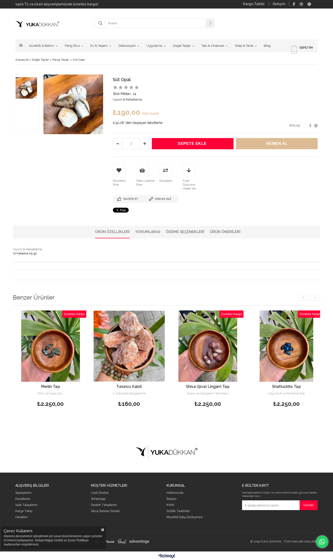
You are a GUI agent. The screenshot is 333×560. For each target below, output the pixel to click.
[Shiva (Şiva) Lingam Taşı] (173, 346)
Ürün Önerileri (225, 232)
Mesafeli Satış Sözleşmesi (184, 517)
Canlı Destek (100, 493)
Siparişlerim (23, 493)
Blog (267, 45)
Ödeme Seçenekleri (185, 232)
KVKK (170, 505)
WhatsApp (98, 499)
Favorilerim (22, 499)
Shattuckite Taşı (252, 386)
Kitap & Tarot (244, 45)
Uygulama (154, 45)
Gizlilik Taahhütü (178, 511)
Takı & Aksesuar (213, 45)
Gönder (308, 505)
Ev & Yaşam (99, 45)
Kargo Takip (23, 511)
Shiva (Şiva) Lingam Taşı (174, 386)
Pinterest (316, 125)
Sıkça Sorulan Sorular (105, 511)
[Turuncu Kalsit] (95, 346)
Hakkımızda (174, 493)
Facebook (310, 125)
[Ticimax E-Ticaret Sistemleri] (166, 556)
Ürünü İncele (33, 359)
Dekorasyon (127, 45)
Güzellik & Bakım (41, 45)
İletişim (279, 4)
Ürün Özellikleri (112, 232)
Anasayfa (22, 46)
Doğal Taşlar (182, 45)
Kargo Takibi (254, 4)
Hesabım (21, 517)
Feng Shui (72, 45)
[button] (92, 378)
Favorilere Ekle (16, 359)
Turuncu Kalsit (95, 386)
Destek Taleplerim (104, 505)
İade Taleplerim (26, 505)
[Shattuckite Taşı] (252, 346)
